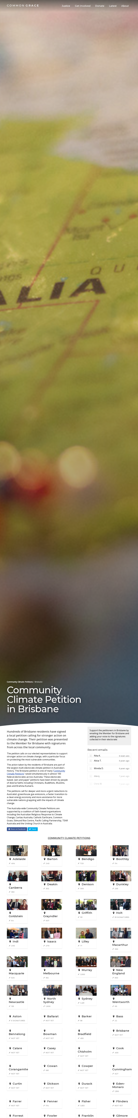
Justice (66, 5)
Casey (51, 1048)
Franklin (88, 1115)
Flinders (122, 1101)
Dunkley (122, 884)
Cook (120, 1048)
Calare (17, 1048)
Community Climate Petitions (20, 682)
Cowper (87, 1066)
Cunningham (122, 1069)
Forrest (18, 1115)
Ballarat (53, 1016)
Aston (17, 1016)
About (125, 5)
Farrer (17, 1101)
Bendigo (88, 859)
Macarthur (120, 944)
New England (118, 971)
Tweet (34, 829)
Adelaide (19, 859)
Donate (99, 5)
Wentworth (121, 1002)
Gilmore (122, 1115)
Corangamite (18, 1069)
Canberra (15, 887)
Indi (15, 941)
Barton (52, 859)
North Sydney (49, 1000)
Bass (119, 1016)
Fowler (52, 1115)
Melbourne (51, 973)
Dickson (53, 1083)
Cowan (52, 1066)
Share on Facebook (18, 829)
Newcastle (16, 1002)
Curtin (17, 1083)
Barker (87, 1016)
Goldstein (16, 916)
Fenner (52, 1101)
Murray (87, 970)
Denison (88, 884)
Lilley (85, 941)
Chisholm (85, 1051)
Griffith (87, 912)
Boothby (122, 859)
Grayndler (50, 916)
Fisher (86, 1101)
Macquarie (16, 973)
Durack (87, 1083)
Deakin (52, 884)
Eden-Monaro (118, 1085)
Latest (113, 5)
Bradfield (84, 1034)
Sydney (87, 998)
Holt (119, 912)
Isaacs (51, 941)
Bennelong (17, 1034)
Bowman (50, 1034)
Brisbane (122, 1030)
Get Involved (82, 5)
